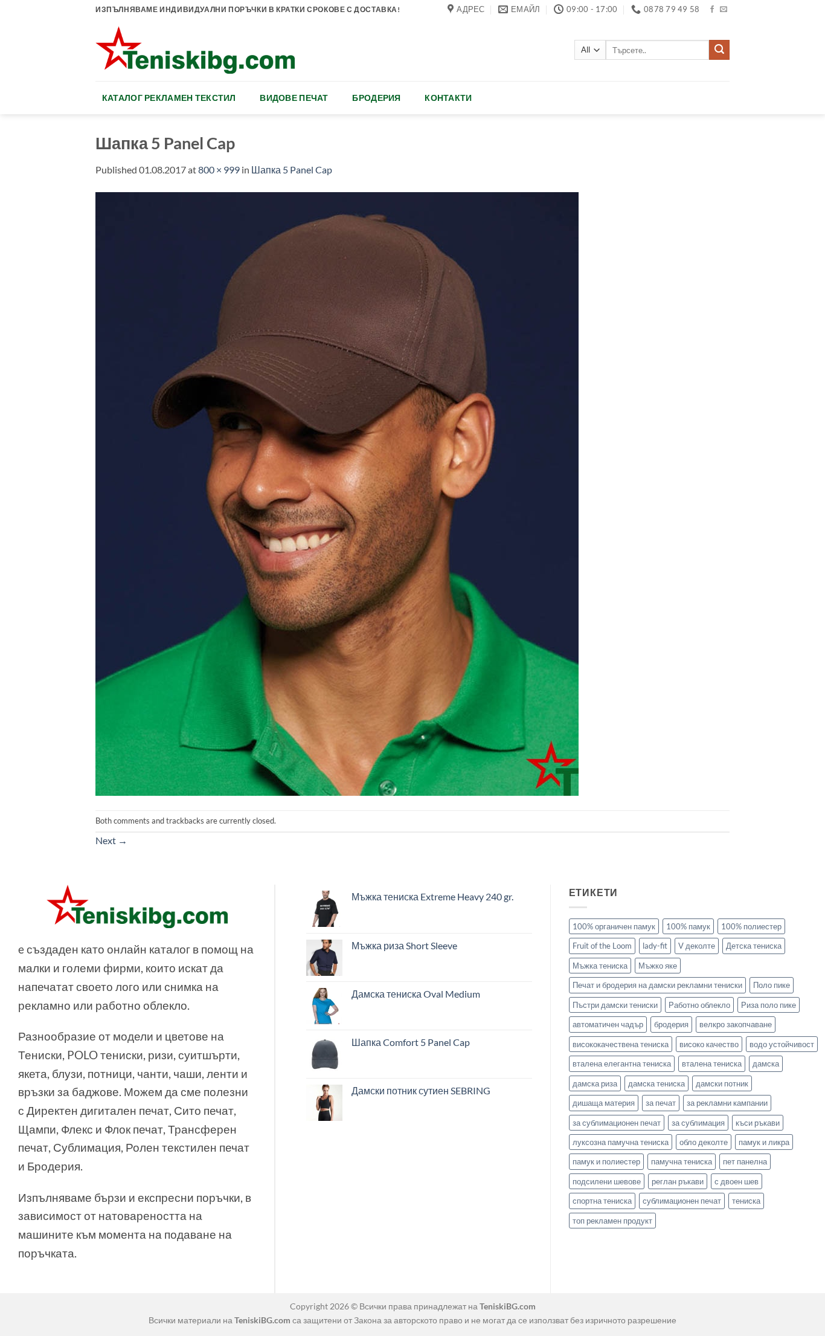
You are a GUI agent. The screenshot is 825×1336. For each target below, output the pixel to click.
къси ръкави (758, 1123)
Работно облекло (699, 1005)
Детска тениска (754, 945)
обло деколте (703, 1142)
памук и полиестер (606, 1161)
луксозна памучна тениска (621, 1142)
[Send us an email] (723, 9)
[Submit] (719, 50)
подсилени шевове (607, 1181)
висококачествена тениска (621, 1044)
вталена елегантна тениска (622, 1063)
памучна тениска (681, 1161)
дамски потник (722, 1083)
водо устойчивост (782, 1044)
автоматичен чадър (608, 1024)
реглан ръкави (678, 1181)
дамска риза (595, 1083)
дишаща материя (604, 1103)
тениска (746, 1200)
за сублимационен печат (617, 1123)
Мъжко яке (657, 965)
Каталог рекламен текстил (169, 97)
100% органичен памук (614, 926)
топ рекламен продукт (612, 1220)
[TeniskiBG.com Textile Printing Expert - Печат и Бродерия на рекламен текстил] (195, 50)
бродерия (671, 1024)
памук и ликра (764, 1142)
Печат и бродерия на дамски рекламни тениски (657, 985)
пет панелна (745, 1161)
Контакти (448, 97)
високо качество (709, 1044)
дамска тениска (656, 1083)
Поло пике (771, 985)
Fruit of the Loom (602, 945)
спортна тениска (602, 1200)
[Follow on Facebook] (712, 9)
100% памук (688, 926)
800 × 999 (219, 169)
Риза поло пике (768, 1005)
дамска (766, 1063)
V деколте (696, 945)
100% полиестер (751, 926)
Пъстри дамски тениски (615, 1005)
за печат (661, 1103)
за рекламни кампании (727, 1103)
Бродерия (376, 97)
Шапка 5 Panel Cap (291, 169)
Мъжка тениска (600, 965)
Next (111, 840)
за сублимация (698, 1123)
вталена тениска (712, 1063)
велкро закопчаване (735, 1024)
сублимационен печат (682, 1200)
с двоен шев (736, 1181)
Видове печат (294, 97)
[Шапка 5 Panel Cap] (337, 492)
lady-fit (655, 945)
